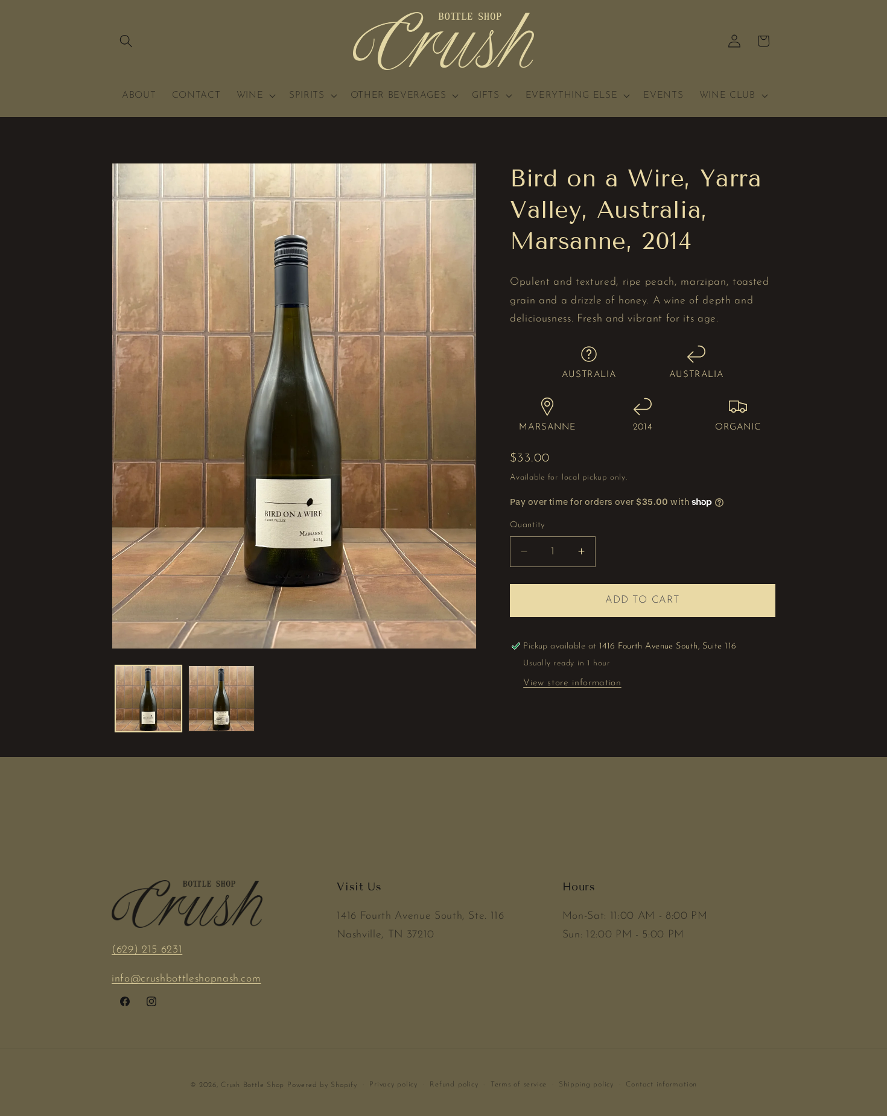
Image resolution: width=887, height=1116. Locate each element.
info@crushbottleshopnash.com (186, 979)
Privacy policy (393, 1084)
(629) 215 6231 (147, 950)
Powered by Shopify (322, 1085)
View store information (572, 683)
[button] (126, 41)
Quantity (527, 525)
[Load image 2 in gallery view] (221, 698)
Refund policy (454, 1084)
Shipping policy (586, 1084)
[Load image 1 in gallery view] (148, 698)
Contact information (661, 1084)
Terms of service (519, 1084)
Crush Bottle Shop (252, 1085)
